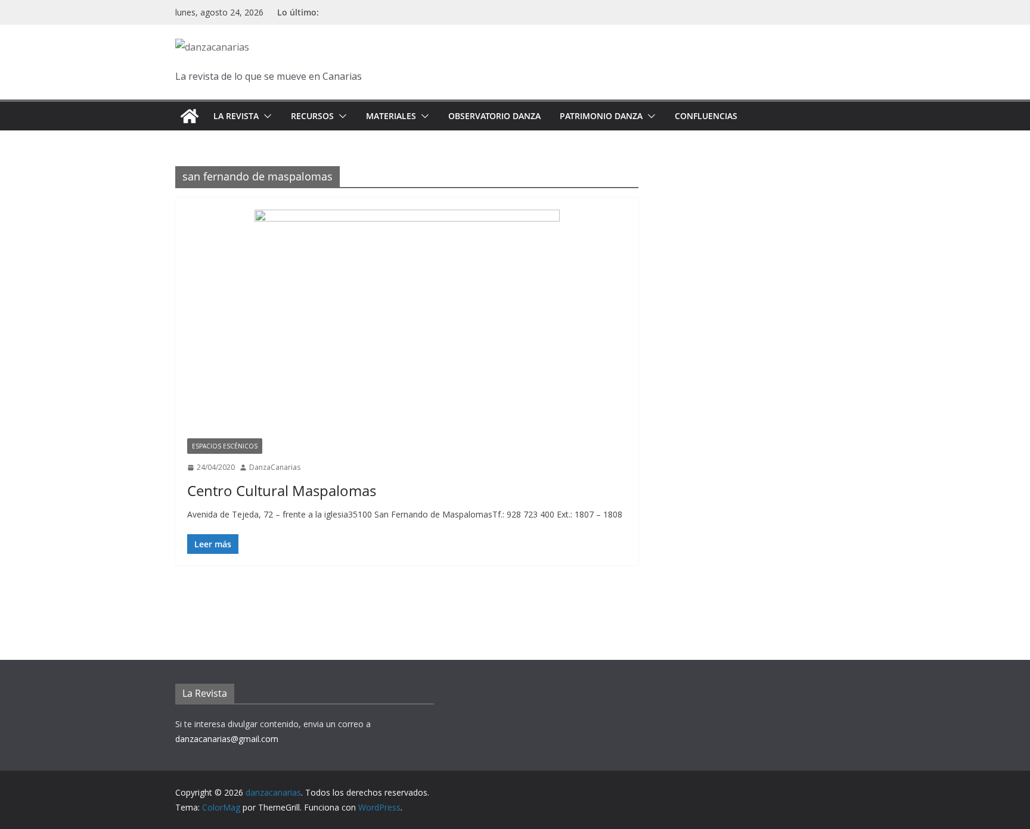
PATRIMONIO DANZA (601, 115)
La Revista (236, 115)
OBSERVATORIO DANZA (494, 115)
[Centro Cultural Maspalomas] (406, 324)
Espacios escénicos (225, 446)
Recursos (312, 115)
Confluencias (706, 115)
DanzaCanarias (274, 467)
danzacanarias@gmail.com (226, 738)
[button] (265, 116)
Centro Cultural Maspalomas (281, 490)
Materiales (391, 115)
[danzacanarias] (189, 116)
